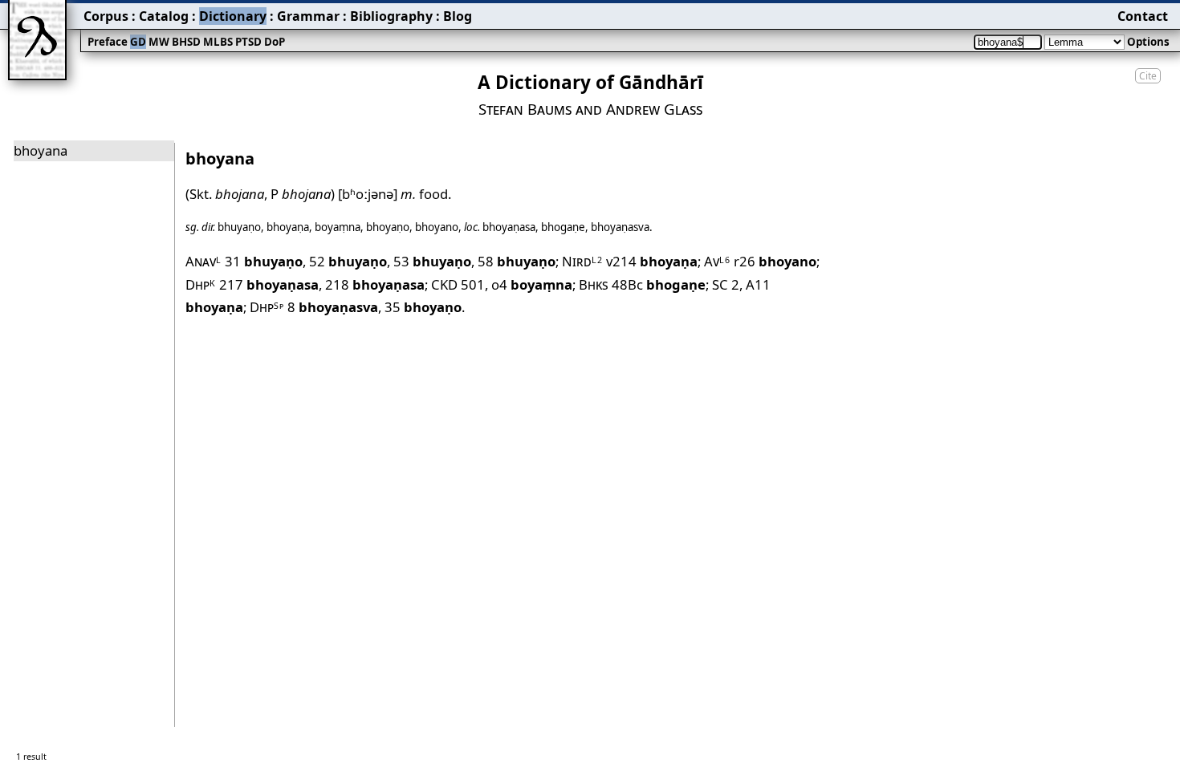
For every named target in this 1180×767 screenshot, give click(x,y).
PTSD (248, 41)
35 (423, 307)
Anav (203, 261)
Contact (1142, 16)
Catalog (164, 16)
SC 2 (725, 284)
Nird (582, 261)
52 (348, 261)
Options (1148, 41)
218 (375, 284)
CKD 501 (458, 284)
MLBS (218, 41)
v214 (652, 261)
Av (717, 261)
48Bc (659, 284)
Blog (457, 16)
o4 (531, 284)
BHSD (186, 41)
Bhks (593, 284)
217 (269, 284)
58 (516, 261)
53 (432, 261)
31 (264, 261)
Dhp (200, 284)
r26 (775, 261)
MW (159, 41)
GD (138, 41)
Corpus (105, 16)
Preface (107, 41)
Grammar (308, 16)
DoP (274, 41)
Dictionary (233, 16)
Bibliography (391, 16)
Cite (1148, 76)
